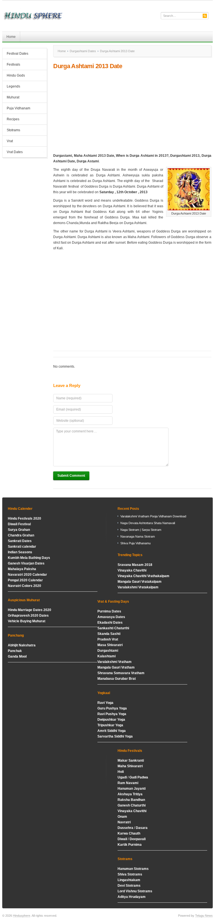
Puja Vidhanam (18, 108)
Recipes (13, 119)
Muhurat (13, 97)
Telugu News (204, 915)
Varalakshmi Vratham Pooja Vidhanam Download (153, 516)
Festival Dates (15, 54)
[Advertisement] (132, 111)
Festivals (13, 64)
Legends (13, 86)
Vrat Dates (13, 152)
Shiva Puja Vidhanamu (135, 543)
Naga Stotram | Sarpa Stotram (140, 529)
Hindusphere (21, 915)
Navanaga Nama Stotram (137, 536)
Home (11, 37)
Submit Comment (71, 476)
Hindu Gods (14, 76)
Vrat (10, 141)
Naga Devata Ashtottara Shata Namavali (147, 523)
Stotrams (11, 130)
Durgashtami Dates (83, 51)
